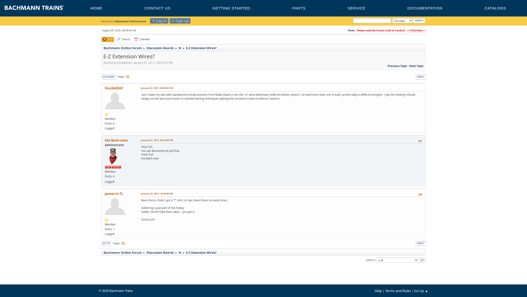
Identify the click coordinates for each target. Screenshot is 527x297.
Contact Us (157, 8)
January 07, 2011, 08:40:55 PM (157, 88)
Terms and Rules (398, 291)
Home (96, 8)
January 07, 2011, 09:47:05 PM (157, 140)
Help (378, 291)
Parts (298, 8)
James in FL (114, 193)
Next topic (416, 66)
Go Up (106, 243)
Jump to (370, 260)
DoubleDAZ (114, 88)
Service (356, 8)
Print (420, 76)
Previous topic (397, 66)
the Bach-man (116, 140)
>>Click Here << (416, 30)
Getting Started (231, 8)
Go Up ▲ (421, 291)
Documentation (424, 8)
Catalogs (495, 8)
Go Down (108, 76)
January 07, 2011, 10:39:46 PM (157, 193)
